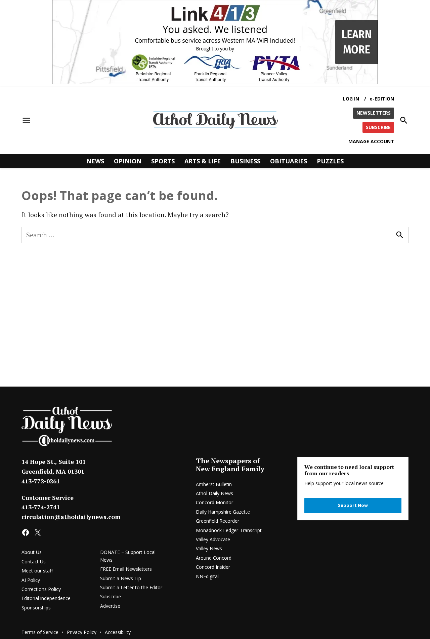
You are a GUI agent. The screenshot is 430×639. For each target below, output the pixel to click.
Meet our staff (37, 570)
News (95, 161)
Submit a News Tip (120, 578)
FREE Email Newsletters (126, 569)
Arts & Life (202, 161)
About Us (32, 552)
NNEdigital (207, 576)
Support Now (353, 505)
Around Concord (213, 558)
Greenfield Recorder (217, 521)
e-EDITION (382, 98)
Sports (163, 161)
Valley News (209, 548)
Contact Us (34, 561)
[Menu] (26, 120)
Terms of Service (40, 632)
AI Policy (31, 580)
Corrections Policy (41, 589)
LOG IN (351, 98)
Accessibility (118, 632)
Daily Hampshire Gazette (223, 512)
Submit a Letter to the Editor (131, 587)
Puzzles (330, 161)
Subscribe (110, 596)
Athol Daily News (214, 493)
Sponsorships (36, 607)
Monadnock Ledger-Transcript (229, 530)
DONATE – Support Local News (128, 556)
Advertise (110, 606)
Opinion (127, 161)
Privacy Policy (81, 632)
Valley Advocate (213, 539)
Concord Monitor (214, 502)
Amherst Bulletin (214, 484)
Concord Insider (213, 567)
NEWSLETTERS (373, 113)
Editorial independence (46, 598)
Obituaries (288, 161)
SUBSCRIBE (378, 127)
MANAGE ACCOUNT (371, 141)
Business (245, 161)
